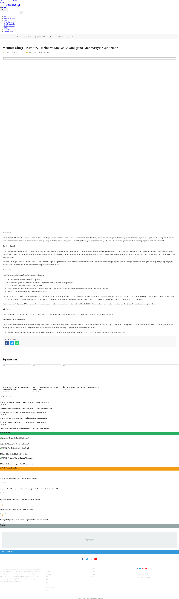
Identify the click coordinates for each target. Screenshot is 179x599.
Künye (2, 1)
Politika (48, 585)
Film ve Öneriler (50, 587)
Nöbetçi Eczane (9, 26)
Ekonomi (48, 574)
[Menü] (6, 9)
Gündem (7, 20)
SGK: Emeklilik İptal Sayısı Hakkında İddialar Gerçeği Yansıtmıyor (23, 418)
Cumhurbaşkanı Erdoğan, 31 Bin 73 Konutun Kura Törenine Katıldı (24, 428)
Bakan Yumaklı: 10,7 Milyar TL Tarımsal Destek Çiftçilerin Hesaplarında (26, 408)
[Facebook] (1, 3)
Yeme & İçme (8, 31)
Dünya (47, 590)
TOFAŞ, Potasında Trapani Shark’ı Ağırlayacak (17, 464)
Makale (48, 577)
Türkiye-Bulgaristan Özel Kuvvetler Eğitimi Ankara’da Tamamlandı (24, 520)
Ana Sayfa (7, 16)
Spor (47, 579)
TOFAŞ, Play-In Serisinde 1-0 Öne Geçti (14, 454)
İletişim (15, 1)
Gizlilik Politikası (96, 577)
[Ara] (2, 9)
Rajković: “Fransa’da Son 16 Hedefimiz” (14, 444)
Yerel (47, 569)
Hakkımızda (9, 1)
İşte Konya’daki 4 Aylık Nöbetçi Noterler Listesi (16, 509)
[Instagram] (5, 3)
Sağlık (6, 28)
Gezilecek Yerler (9, 24)
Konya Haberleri (9, 18)
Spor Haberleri (9, 22)
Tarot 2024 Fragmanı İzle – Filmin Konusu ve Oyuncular (20, 499)
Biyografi (26, 37)
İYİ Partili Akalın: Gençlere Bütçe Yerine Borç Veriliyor (82, 387)
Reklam (93, 574)
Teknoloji (7, 29)
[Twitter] (3, 3)
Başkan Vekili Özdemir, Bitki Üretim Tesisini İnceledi (18, 478)
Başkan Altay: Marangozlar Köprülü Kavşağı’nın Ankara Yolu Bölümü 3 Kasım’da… (30, 489)
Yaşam (47, 582)
